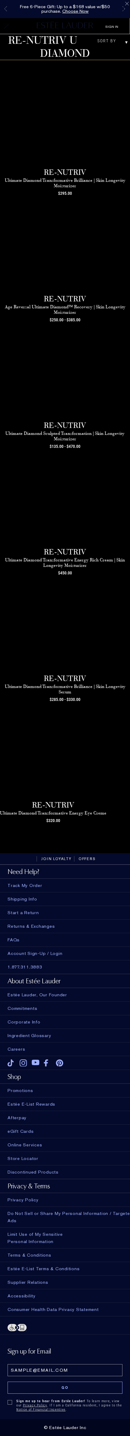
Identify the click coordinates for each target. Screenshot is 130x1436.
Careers (16, 1049)
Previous (5, 8)
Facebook (47, 1063)
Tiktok (11, 1063)
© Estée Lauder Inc (65, 1428)
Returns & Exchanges (31, 926)
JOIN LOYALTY (56, 858)
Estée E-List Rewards (31, 1104)
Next (123, 8)
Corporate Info (24, 1022)
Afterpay (17, 1118)
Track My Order (25, 885)
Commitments (22, 1008)
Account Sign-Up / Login (35, 953)
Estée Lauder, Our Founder (37, 995)
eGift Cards (21, 1131)
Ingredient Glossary (29, 1036)
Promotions (20, 1090)
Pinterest (59, 1063)
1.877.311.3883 (25, 967)
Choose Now (75, 11)
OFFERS (87, 858)
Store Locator (23, 1158)
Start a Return (23, 913)
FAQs (14, 940)
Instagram (23, 1063)
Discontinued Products (33, 1172)
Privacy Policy (35, 1405)
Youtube (35, 1063)
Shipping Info (22, 899)
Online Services (25, 1145)
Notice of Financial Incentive (41, 1410)
